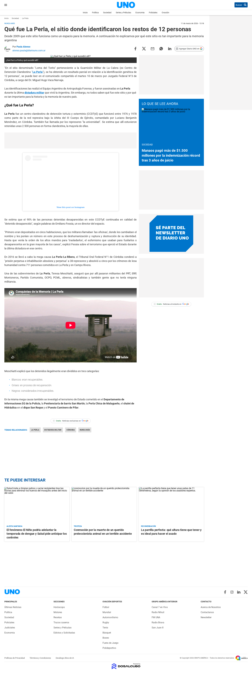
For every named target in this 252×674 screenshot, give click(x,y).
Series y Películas (123, 12)
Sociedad (107, 12)
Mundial (107, 612)
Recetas (58, 617)
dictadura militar (34, 92)
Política (95, 12)
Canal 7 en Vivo (160, 607)
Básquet (107, 632)
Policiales (153, 12)
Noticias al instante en (168, 304)
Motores (58, 612)
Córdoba (70, 430)
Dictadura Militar (52, 430)
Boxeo (106, 637)
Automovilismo (110, 617)
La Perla (38, 71)
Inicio (85, 12)
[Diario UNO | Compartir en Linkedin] (170, 48)
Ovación (165, 12)
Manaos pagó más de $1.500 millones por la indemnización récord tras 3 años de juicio (171, 155)
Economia (140, 12)
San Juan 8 (157, 627)
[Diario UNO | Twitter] (246, 592)
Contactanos (207, 612)
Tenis (105, 627)
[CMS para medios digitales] (126, 666)
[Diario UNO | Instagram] (232, 592)
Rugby (106, 622)
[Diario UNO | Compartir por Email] (152, 48)
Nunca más (85, 430)
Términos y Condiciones (40, 658)
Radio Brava (158, 622)
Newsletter (206, 617)
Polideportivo (109, 648)
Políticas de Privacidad (14, 658)
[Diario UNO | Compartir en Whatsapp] (161, 48)
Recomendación (148, 526)
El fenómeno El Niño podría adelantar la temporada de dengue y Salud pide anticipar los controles (37, 533)
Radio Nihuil (158, 612)
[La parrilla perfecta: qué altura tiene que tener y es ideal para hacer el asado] (171, 505)
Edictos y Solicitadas (64, 632)
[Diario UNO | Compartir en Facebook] (135, 48)
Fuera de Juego (110, 643)
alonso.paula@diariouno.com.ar (28, 50)
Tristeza (78, 526)
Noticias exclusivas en (67, 421)
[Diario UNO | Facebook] (225, 592)
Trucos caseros (61, 622)
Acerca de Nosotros (211, 607)
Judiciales (9, 627)
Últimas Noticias (12, 607)
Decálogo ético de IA (65, 658)
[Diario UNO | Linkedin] (239, 592)
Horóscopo (59, 607)
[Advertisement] (71, 140)
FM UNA (156, 617)
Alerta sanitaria (14, 526)
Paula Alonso (23, 46)
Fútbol (106, 607)
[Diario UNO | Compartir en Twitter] (144, 48)
